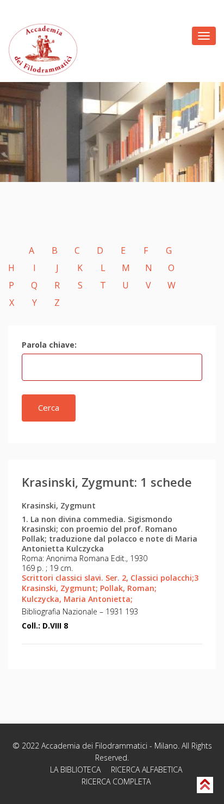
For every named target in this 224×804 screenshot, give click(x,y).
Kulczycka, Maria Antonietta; (77, 599)
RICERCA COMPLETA (116, 781)
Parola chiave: (49, 345)
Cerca (48, 407)
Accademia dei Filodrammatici (94, 745)
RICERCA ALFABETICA (146, 769)
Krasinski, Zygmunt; (60, 588)
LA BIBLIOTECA (75, 769)
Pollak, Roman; (128, 588)
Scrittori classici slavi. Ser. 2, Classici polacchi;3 (110, 578)
